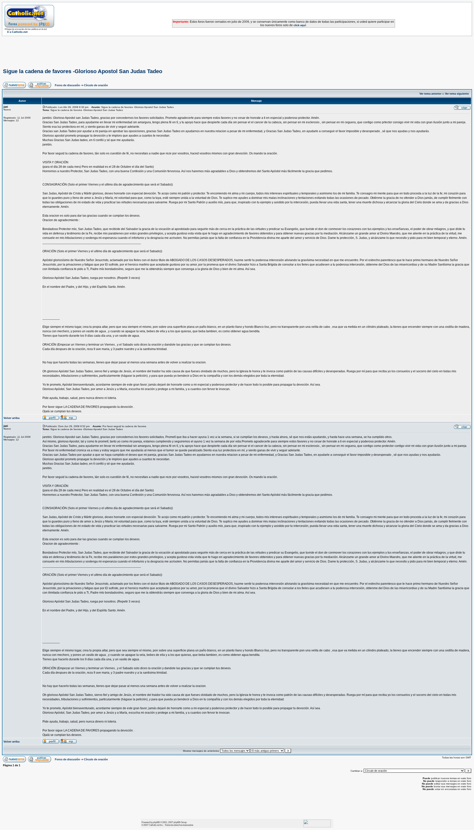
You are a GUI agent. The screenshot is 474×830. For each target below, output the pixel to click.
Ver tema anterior (430, 93)
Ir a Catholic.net (17, 31)
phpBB (156, 822)
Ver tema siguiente (457, 93)
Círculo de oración (96, 85)
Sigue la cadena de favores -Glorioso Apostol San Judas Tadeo (82, 71)
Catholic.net (154, 825)
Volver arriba (11, 417)
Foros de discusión (67, 85)
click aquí (300, 25)
